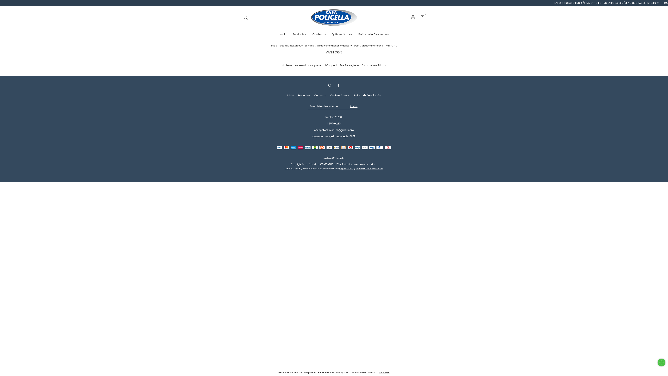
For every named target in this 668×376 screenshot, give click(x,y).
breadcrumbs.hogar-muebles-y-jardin (338, 45)
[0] (421, 17)
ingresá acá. (346, 168)
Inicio (283, 34)
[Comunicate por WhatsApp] (661, 362)
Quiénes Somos (342, 34)
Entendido (384, 372)
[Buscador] (247, 17)
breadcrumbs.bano (372, 45)
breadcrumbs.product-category (297, 45)
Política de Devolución (373, 34)
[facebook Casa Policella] (338, 85)
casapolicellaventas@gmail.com (334, 130)
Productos (299, 34)
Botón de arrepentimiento (369, 168)
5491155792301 (334, 117)
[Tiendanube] (334, 158)
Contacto (319, 34)
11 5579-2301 (334, 123)
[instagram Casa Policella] (329, 85)
